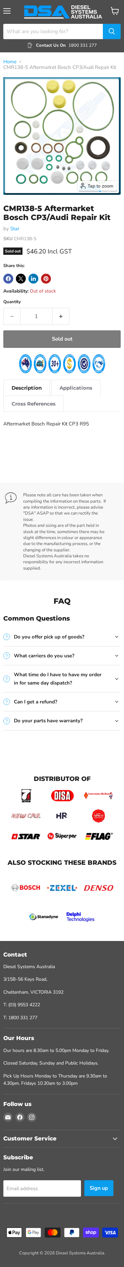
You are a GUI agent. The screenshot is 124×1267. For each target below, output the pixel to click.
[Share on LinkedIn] (33, 279)
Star (14, 228)
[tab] (26, 388)
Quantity (12, 302)
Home (10, 62)
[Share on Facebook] (8, 279)
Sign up (99, 1188)
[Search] (112, 31)
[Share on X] (21, 279)
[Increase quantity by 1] (61, 316)
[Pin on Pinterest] (46, 279)
